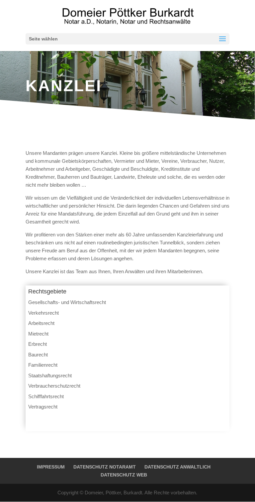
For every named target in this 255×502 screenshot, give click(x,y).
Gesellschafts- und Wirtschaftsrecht (67, 302)
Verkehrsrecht (43, 313)
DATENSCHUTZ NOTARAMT (104, 467)
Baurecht (38, 354)
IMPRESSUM (51, 467)
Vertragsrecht (42, 406)
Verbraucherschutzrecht (54, 386)
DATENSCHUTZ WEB (124, 474)
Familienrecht (42, 365)
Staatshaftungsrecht (50, 375)
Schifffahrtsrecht (46, 396)
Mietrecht (38, 334)
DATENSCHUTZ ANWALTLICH (177, 467)
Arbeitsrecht (41, 323)
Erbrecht (37, 344)
